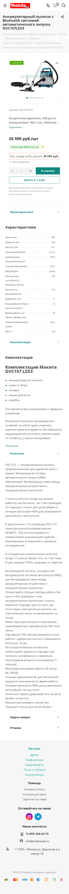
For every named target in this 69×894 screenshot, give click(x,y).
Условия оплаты (34, 789)
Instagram (29, 816)
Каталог (34, 749)
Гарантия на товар (34, 799)
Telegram (38, 816)
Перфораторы (34, 760)
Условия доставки (34, 794)
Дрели (34, 755)
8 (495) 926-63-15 (37, 833)
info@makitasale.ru (37, 841)
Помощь (34, 783)
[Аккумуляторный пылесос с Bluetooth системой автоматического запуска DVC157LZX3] (34, 78)
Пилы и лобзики (34, 769)
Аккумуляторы (34, 774)
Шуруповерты (34, 764)
